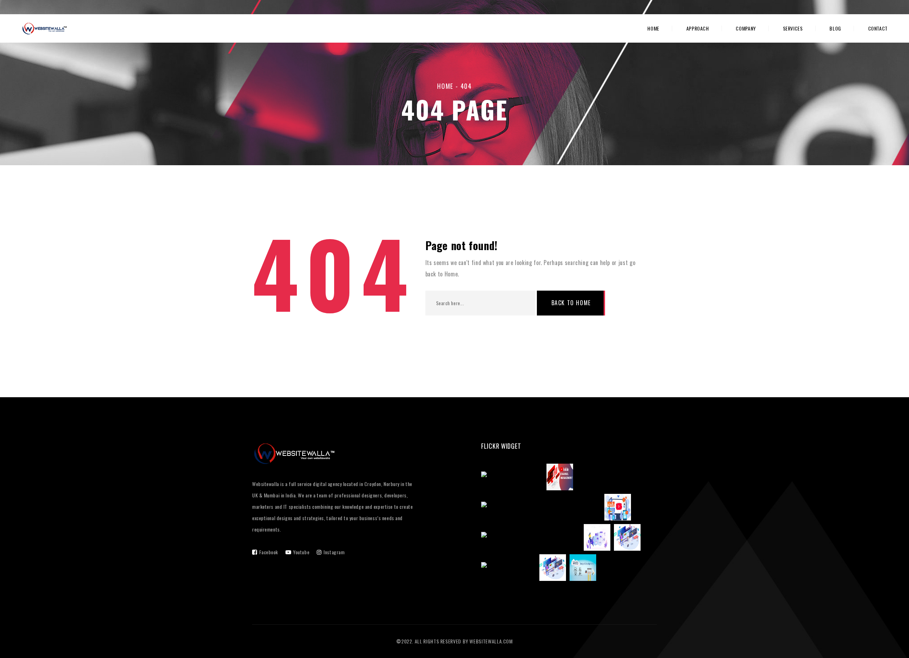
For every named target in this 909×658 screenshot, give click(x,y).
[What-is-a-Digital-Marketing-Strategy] (532, 538)
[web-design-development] (585, 569)
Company (746, 28)
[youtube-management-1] (513, 478)
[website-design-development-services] (629, 538)
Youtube (301, 552)
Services (793, 28)
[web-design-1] (554, 569)
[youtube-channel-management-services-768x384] (561, 478)
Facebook (268, 552)
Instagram (333, 552)
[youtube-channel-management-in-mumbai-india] (542, 508)
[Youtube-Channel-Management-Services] (619, 508)
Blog (835, 28)
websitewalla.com (490, 641)
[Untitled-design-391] (510, 569)
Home (653, 28)
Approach (697, 28)
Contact (878, 28)
